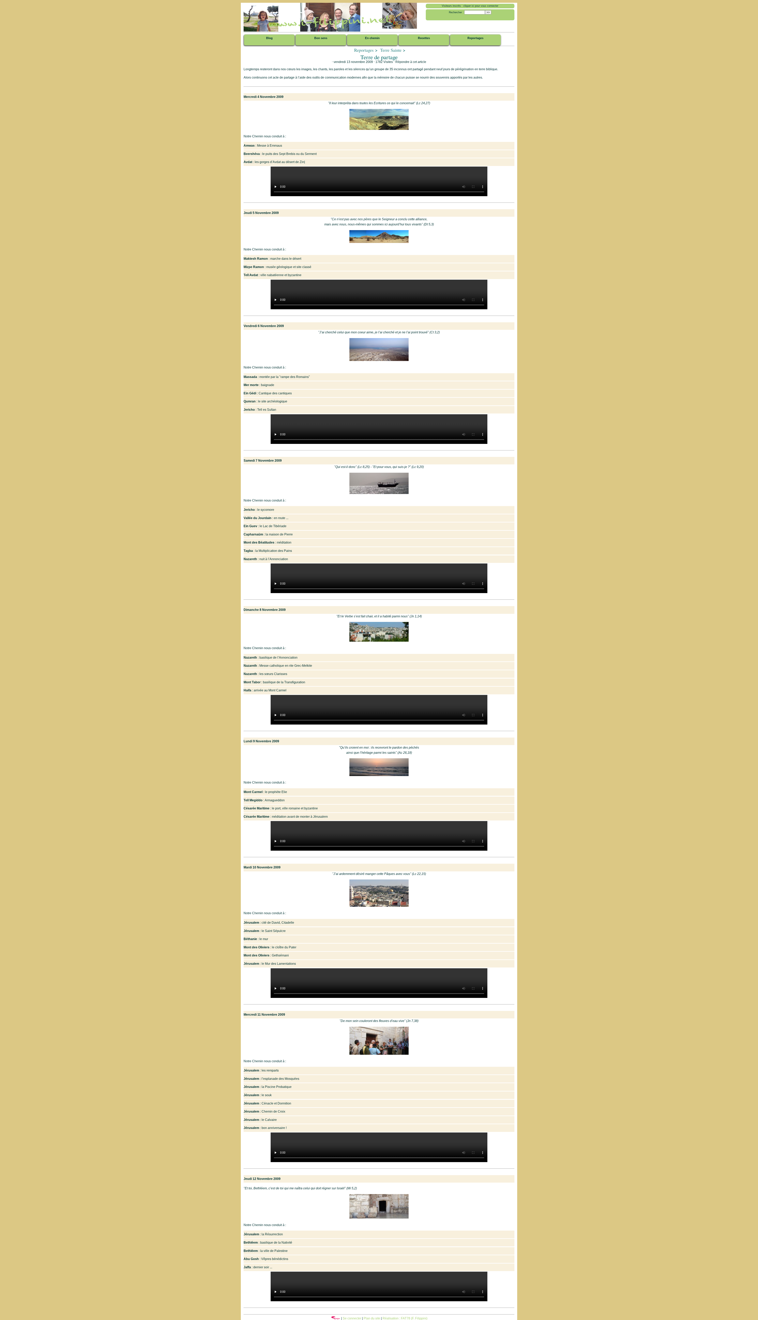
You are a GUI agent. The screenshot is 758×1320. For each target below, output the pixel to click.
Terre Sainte (391, 50)
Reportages (364, 50)
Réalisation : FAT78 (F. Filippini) (405, 1318)
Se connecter (352, 1318)
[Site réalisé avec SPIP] (335, 1318)
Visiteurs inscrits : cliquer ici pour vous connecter (470, 5)
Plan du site (372, 1318)
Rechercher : (456, 12)
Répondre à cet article (410, 62)
